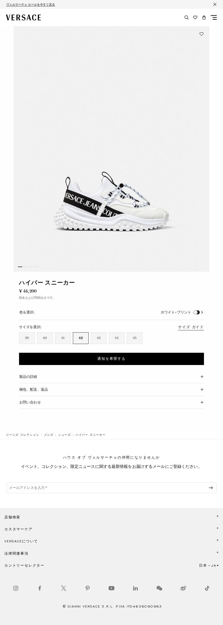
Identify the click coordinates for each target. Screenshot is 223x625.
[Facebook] (39, 588)
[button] (204, 17)
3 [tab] (31, 267)
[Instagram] (16, 588)
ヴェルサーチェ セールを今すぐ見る (30, 4)
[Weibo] (183, 588)
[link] (22, 435)
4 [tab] (36, 267)
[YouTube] (111, 588)
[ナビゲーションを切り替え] (213, 17)
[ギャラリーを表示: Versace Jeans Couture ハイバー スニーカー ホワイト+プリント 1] (111, 149)
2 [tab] (25, 267)
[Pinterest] (87, 588)
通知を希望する (111, 359)
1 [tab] (20, 267)
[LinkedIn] (135, 588)
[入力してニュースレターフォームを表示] (211, 488)
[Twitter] (63, 588)
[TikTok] (207, 588)
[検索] (186, 17)
